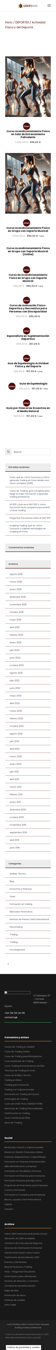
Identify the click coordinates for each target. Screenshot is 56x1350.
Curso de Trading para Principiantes (23, 1056)
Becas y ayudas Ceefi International (22, 1199)
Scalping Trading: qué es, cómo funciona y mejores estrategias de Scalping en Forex (28, 528)
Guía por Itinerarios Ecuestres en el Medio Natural (28, 409)
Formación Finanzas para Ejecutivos (23, 1180)
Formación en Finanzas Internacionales (24, 1161)
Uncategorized (17, 949)
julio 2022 (14, 741)
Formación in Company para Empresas (24, 1194)
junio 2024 (15, 657)
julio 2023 (14, 680)
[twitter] (27, 1342)
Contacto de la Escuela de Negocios (23, 1243)
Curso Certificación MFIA (17, 1117)
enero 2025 (15, 642)
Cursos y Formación (14, 1190)
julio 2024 (15, 650)
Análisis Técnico (18, 873)
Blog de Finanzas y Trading (18, 1266)
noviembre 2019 (18, 824)
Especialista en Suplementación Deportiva (28, 337)
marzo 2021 (15, 786)
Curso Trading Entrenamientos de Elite (24, 1065)
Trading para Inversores (16, 1084)
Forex (12, 896)
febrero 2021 (16, 794)
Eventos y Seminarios (15, 1262)
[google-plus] (11, 1342)
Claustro (8, 1209)
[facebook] (6, 1342)
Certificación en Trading (17, 1113)
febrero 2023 (16, 718)
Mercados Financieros (21, 911)
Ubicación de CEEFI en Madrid (19, 1238)
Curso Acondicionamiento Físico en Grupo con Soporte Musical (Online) (28, 251)
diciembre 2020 (18, 809)
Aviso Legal (10, 1304)
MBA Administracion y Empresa (20, 1166)
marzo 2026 (16, 581)
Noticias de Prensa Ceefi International (29, 919)
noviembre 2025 (18, 604)
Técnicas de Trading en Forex (19, 1070)
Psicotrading (16, 926)
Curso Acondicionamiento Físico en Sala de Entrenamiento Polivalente (28, 134)
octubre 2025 (17, 612)
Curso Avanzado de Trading (18, 1061)
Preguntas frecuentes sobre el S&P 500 (30, 517)
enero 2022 (15, 764)
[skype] (22, 1342)
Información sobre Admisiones (20, 1276)
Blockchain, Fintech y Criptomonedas (23, 1147)
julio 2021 (14, 771)
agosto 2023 (16, 672)
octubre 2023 (17, 665)
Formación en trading (21, 904)
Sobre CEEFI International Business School (25, 1233)
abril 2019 (14, 840)
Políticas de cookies (14, 1300)
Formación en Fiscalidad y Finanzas (22, 1171)
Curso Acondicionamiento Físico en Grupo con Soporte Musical (28, 229)
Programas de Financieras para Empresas (26, 1185)
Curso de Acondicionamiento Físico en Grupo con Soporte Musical (28, 278)
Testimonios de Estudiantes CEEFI (21, 1257)
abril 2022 (15, 748)
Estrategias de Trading (16, 1098)
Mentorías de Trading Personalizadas (23, 1108)
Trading (14, 934)
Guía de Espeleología (33, 383)
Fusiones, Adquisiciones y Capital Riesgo (25, 1156)
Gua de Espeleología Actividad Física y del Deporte (28, 365)
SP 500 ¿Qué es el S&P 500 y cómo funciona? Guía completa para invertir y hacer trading (30, 507)
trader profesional (32, 1327)
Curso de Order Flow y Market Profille (23, 1103)
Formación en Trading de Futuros (21, 1094)
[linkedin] (17, 1342)
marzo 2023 (16, 710)
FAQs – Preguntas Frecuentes (19, 1271)
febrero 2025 (16, 634)
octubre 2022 (17, 726)
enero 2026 (16, 589)
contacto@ (10, 1017)
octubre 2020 (17, 817)
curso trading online (16, 1324)
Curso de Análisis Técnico (17, 1075)
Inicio (9, 22)
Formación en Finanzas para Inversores (24, 1175)
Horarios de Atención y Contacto (21, 1281)
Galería (8, 1204)
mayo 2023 (15, 695)
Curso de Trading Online (17, 1051)
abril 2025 (15, 627)
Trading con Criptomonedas (19, 1089)
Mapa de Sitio (11, 1290)
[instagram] (32, 1342)
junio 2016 (15, 847)
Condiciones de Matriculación (20, 1285)
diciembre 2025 (18, 596)
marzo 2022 (16, 756)
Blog (12, 881)
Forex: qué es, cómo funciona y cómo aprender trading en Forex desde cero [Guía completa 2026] (29, 480)
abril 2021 (14, 779)
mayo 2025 (15, 619)
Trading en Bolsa (13, 1080)
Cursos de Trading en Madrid (19, 1046)
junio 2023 (15, 688)
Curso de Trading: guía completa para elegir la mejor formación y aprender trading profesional (30, 493)
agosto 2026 (16, 574)
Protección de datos (15, 1295)
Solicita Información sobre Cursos (22, 1252)
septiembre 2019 (18, 832)
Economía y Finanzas (21, 888)
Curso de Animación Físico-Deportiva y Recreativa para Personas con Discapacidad (28, 308)
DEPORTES (22, 22)
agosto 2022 (16, 733)
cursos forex (34, 1324)
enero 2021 (15, 802)
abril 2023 (15, 703)
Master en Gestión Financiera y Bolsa (23, 1152)
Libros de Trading (13, 1122)
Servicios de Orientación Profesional (23, 1247)
